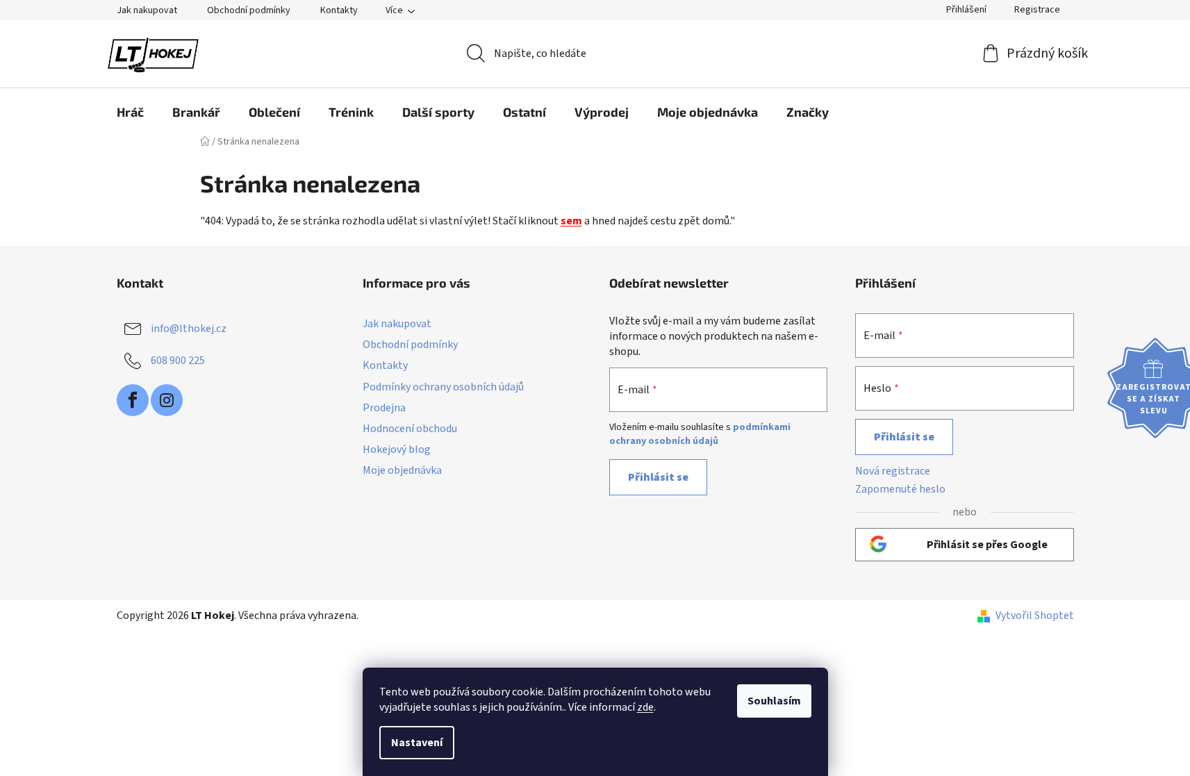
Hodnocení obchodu (410, 428)
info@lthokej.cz (188, 328)
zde (645, 707)
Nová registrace (892, 471)
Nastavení (417, 742)
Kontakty (339, 10)
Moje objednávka (402, 470)
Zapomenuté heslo (900, 489)
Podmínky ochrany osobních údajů (443, 387)
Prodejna (384, 407)
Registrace (1037, 10)
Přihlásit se (658, 477)
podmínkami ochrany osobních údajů (700, 434)
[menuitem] (130, 111)
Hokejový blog (397, 449)
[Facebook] (133, 400)
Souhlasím (774, 701)
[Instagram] (167, 400)
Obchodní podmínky (248, 10)
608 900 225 (178, 360)
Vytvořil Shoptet (1034, 615)
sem (571, 221)
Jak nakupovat (147, 10)
